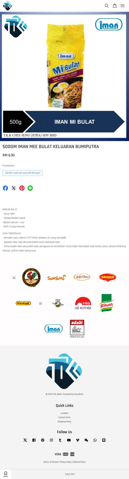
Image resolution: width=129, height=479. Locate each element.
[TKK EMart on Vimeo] (77, 441)
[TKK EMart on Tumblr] (60, 441)
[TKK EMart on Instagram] (51, 441)
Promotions (8, 165)
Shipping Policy (64, 421)
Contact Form (64, 417)
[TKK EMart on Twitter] (25, 441)
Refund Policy (79, 462)
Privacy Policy (66, 462)
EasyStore (78, 394)
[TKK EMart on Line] (103, 441)
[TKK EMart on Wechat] (86, 441)
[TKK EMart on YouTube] (69, 441)
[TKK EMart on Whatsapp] (95, 441)
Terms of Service (51, 462)
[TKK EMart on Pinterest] (42, 441)
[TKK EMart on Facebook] (34, 441)
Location (64, 413)
